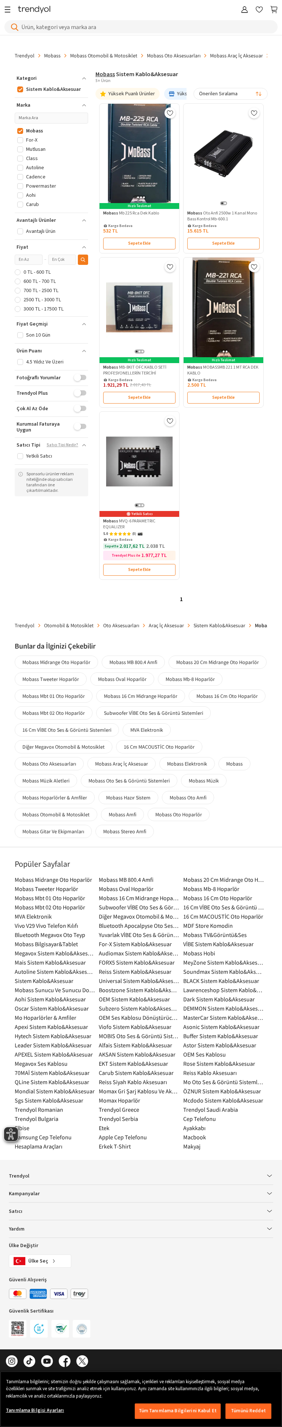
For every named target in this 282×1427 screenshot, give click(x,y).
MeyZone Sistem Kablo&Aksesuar (223, 962)
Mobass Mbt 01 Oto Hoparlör (53, 696)
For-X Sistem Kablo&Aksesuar (135, 944)
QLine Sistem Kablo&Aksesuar (52, 1082)
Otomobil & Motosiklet (69, 625)
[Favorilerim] (259, 10)
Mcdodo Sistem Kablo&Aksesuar (223, 1100)
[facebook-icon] (64, 1361)
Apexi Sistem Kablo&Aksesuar (51, 1026)
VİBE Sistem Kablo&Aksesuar (218, 944)
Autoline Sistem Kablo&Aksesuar (55, 971)
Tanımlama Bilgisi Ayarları (35, 1410)
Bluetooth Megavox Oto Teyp (50, 934)
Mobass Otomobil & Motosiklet (103, 55)
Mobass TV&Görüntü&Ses (215, 934)
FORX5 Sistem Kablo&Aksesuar (137, 962)
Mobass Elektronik (187, 763)
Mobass (52, 55)
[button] (51, 78)
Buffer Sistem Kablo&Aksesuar (220, 1036)
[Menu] (9, 10)
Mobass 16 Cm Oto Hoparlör (227, 696)
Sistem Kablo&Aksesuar (219, 625)
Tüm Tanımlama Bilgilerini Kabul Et (178, 1411)
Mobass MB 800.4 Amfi (133, 662)
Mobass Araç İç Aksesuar (236, 55)
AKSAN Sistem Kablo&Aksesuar (137, 1054)
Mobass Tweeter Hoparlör (50, 679)
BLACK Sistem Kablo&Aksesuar (221, 980)
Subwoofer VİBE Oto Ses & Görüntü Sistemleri (153, 713)
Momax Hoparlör (119, 1100)
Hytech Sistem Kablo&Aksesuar (53, 1036)
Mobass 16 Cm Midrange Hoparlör (140, 696)
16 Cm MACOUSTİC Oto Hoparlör (159, 746)
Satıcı (15, 1211)
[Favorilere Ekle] (170, 112)
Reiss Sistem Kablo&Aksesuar (135, 971)
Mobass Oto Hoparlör (178, 814)
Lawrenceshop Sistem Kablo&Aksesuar (223, 990)
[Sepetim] (274, 10)
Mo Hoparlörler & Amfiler (45, 1017)
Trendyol (25, 55)
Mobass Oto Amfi (188, 797)
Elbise (22, 1128)
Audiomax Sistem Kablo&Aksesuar (139, 953)
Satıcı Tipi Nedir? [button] (62, 445)
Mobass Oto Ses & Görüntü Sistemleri (129, 780)
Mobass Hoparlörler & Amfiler (54, 797)
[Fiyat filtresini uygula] (83, 260)
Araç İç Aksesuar (166, 625)
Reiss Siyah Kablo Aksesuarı (133, 1082)
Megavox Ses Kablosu (41, 1063)
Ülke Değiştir (23, 1245)
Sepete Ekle (139, 243)
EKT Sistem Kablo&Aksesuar (133, 1063)
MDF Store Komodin (208, 925)
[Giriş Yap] (244, 10)
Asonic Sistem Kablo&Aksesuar (221, 1026)
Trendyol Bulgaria (36, 1118)
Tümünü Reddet (248, 1411)
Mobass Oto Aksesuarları (173, 55)
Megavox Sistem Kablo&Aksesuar (55, 953)
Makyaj (191, 1146)
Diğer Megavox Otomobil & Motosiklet (63, 746)
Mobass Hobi (199, 953)
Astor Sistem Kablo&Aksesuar (219, 1045)
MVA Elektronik (146, 730)
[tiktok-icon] (29, 1361)
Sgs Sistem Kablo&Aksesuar (49, 1100)
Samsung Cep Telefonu (43, 1137)
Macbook (194, 1137)
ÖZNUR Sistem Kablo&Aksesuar (222, 1091)
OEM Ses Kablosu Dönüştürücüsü (139, 1017)
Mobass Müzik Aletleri (45, 780)
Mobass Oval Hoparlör (122, 679)
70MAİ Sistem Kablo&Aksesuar (52, 1072)
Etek (104, 1128)
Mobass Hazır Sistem (128, 797)
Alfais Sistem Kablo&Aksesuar (135, 1045)
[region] (141, 1399)
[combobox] (230, 93)
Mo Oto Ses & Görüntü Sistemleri (223, 1082)
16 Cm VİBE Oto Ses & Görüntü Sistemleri (66, 730)
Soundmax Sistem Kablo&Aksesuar (223, 971)
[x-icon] (82, 1361)
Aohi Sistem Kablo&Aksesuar (50, 999)
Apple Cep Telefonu (123, 1137)
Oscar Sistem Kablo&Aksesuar (52, 1008)
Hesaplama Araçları (38, 1146)
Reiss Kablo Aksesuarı (210, 1072)
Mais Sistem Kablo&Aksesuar (50, 962)
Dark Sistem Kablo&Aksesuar (219, 999)
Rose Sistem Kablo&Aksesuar (219, 1063)
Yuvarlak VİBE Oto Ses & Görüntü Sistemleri (139, 934)
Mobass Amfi (122, 814)
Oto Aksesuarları (121, 625)
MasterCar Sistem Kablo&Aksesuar (223, 1017)
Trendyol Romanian (39, 1109)
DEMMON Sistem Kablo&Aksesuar (223, 1008)
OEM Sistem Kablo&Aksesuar (134, 999)
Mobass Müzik (204, 780)
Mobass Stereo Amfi (124, 831)
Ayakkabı (194, 1128)
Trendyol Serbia (118, 1118)
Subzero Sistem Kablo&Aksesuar (139, 1008)
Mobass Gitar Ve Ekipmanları (53, 831)
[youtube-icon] (47, 1361)
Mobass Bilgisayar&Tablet (46, 944)
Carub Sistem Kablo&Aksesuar (136, 1072)
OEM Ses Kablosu (204, 1054)
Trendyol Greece (119, 1109)
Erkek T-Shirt (115, 1146)
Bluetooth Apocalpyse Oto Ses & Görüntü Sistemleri (139, 925)
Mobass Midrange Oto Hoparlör (56, 662)
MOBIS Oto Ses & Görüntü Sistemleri (139, 1036)
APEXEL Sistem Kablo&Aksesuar (54, 1054)
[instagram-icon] (12, 1361)
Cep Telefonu (199, 1118)
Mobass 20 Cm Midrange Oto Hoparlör (217, 662)
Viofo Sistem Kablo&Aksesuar (135, 1026)
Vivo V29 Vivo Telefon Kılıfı (46, 925)
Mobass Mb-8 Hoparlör (190, 679)
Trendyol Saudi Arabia (210, 1109)
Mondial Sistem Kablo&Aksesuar (55, 1091)
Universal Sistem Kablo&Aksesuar (139, 980)
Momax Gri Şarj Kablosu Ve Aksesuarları (139, 1091)
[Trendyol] (34, 10)
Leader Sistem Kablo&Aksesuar (53, 1045)
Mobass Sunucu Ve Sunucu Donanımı (55, 990)
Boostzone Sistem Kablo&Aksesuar (139, 990)
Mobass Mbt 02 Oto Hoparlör (53, 713)
